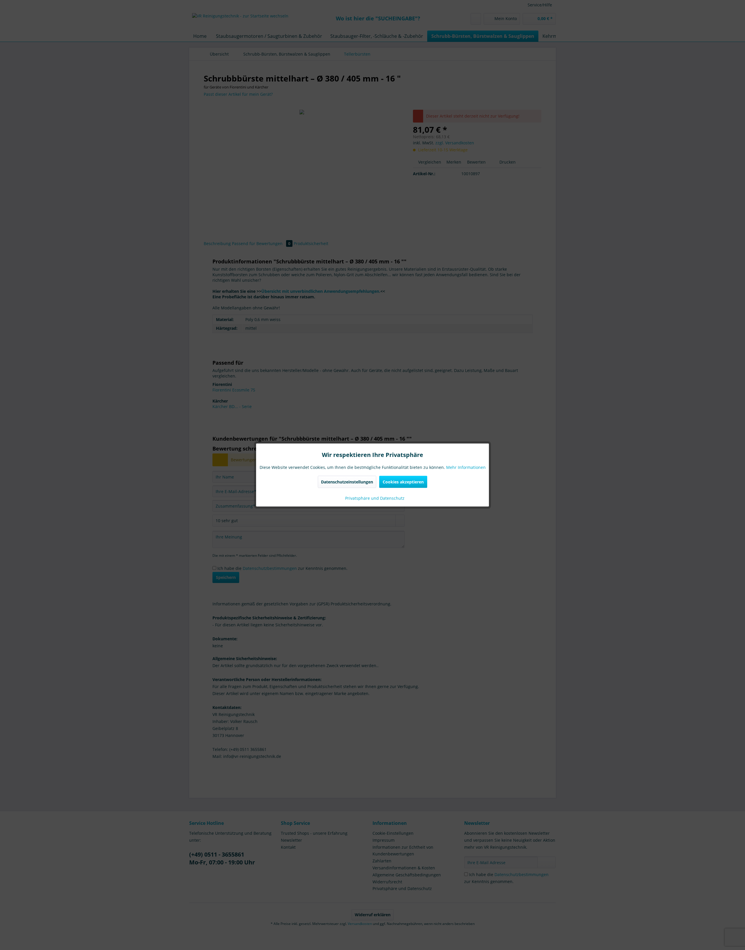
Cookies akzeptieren (403, 482)
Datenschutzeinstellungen (347, 482)
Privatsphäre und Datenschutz (374, 498)
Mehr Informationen (466, 467)
